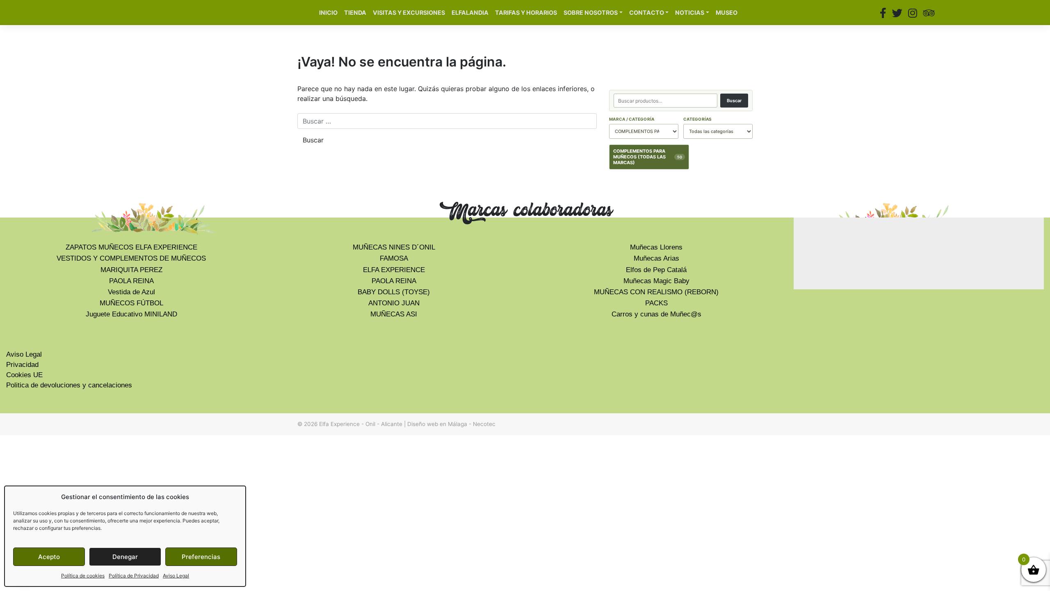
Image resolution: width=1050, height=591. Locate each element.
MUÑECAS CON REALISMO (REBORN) (656, 292)
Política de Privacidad (134, 576)
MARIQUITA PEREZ (131, 270)
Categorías (697, 119)
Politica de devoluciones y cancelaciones (69, 385)
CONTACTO (646, 12)
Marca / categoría (631, 119)
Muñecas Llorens (656, 247)
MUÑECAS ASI (393, 314)
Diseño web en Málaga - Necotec (451, 424)
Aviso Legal (176, 576)
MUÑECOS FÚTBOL (131, 303)
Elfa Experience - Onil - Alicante (360, 424)
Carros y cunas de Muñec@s (656, 314)
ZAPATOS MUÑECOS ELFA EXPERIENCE (131, 247)
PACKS (656, 303)
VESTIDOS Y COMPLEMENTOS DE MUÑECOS (131, 258)
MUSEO (726, 12)
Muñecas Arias (656, 258)
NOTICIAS (689, 12)
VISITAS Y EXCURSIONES (409, 12)
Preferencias (201, 557)
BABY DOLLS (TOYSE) (394, 292)
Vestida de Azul (131, 292)
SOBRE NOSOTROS (591, 12)
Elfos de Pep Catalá (656, 270)
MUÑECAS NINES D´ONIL (394, 247)
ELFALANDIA (470, 12)
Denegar (125, 557)
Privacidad (22, 365)
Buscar (734, 100)
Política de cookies (83, 576)
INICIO (328, 12)
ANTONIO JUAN (394, 303)
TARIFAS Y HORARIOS (526, 12)
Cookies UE (24, 375)
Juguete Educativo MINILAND (131, 314)
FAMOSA (394, 258)
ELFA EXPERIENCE (394, 270)
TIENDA (355, 12)
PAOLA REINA (131, 281)
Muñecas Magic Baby (656, 281)
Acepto (49, 557)
